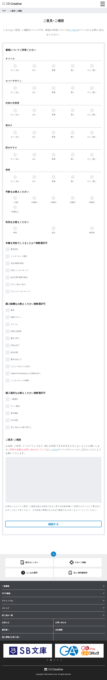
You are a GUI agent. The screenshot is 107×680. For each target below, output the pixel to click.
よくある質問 (31, 572)
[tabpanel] (27, 651)
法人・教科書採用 (80, 572)
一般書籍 (5, 586)
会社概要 (59, 629)
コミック (5, 608)
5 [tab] (61, 660)
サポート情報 (80, 562)
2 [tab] (51, 660)
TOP (4, 10)
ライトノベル (7, 600)
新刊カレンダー (31, 562)
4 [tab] (57, 660)
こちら (73, 29)
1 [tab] (47, 660)
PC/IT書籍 (6, 593)
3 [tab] (54, 660)
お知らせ (5, 622)
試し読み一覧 (7, 615)
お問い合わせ (60, 622)
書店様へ (5, 629)
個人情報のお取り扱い (11, 637)
